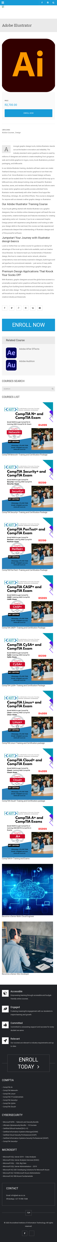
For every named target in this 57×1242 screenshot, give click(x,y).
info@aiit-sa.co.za (18, 1195)
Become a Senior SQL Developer (15, 974)
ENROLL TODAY (28, 1063)
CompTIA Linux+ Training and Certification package (23, 743)
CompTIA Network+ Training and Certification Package (24, 455)
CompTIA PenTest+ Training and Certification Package (24, 570)
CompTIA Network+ (10, 1090)
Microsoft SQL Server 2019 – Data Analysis (19, 1157)
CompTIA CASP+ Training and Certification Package (23, 628)
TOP (28, 1213)
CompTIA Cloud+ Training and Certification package (23, 801)
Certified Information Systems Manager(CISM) (20, 1132)
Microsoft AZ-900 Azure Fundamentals (18, 1176)
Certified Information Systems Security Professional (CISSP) (25, 1138)
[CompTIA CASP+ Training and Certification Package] (27, 601)
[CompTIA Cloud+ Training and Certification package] (27, 774)
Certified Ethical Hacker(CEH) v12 (15, 1128)
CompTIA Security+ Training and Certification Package (24, 512)
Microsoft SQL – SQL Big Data (14, 1163)
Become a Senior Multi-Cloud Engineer (18, 916)
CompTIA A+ (8, 1087)
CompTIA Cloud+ (9, 1107)
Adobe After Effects (29, 349)
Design (18, 133)
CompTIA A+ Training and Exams (16, 858)
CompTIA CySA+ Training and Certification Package (23, 685)
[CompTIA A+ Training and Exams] (27, 831)
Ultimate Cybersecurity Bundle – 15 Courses (19, 1125)
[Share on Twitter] (11, 308)
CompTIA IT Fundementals (13, 1097)
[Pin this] (25, 308)
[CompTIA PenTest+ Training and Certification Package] (27, 543)
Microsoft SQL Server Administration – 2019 (20, 1166)
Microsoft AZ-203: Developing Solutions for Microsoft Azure (26, 1170)
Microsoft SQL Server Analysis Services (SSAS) (21, 1160)
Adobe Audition (27, 361)
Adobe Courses (8, 133)
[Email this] (39, 308)
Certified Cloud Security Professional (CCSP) (20, 1135)
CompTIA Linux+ (9, 1094)
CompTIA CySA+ (9, 1103)
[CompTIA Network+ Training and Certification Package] (27, 428)
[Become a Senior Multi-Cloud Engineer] (27, 889)
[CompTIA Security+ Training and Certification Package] (27, 485)
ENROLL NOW (29, 113)
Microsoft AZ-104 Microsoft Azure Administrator (21, 1173)
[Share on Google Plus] (18, 308)
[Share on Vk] (32, 308)
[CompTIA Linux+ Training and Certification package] (27, 716)
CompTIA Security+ (10, 1100)
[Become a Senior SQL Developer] (27, 947)
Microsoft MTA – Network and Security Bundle (20, 1122)
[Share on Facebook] (4, 308)
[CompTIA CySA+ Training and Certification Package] (27, 658)
